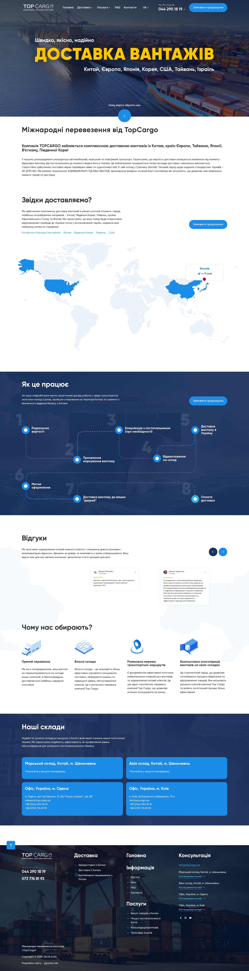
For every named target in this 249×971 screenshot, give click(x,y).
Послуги (102, 7)
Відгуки (135, 877)
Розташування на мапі (190, 876)
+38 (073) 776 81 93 (36, 808)
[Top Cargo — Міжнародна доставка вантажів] (38, 7)
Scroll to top (11, 845)
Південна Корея (83, 232)
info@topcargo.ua (189, 865)
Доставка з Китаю (89, 870)
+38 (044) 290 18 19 (36, 804)
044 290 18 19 (170, 9)
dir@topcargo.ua (139, 801)
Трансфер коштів (141, 933)
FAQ (117, 7)
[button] (213, 552)
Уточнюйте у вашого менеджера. (45, 772)
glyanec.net (51, 963)
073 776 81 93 (33, 879)
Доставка (83, 7)
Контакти (130, 7)
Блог (133, 882)
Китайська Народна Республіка (41, 232)
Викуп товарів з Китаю (144, 913)
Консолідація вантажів (144, 927)
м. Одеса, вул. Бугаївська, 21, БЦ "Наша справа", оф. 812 (59, 797)
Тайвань (101, 232)
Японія (67, 232)
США (111, 232)
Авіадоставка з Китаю (92, 865)
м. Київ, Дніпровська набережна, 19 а (152, 797)
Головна (68, 7)
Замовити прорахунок (208, 7)
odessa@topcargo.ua (37, 801)
